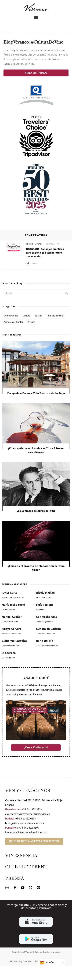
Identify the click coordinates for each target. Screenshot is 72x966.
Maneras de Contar (13, 322)
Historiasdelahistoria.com (13, 597)
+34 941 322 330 (28, 827)
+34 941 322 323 (31, 809)
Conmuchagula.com (44, 622)
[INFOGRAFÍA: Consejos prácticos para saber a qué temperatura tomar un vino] (13, 247)
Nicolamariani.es (43, 597)
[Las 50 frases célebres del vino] (36, 486)
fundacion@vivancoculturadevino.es (25, 832)
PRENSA (14, 878)
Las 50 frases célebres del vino (36, 510)
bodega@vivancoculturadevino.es (24, 823)
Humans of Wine (55, 315)
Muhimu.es (40, 609)
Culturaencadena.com (45, 634)
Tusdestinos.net (9, 609)
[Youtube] (22, 887)
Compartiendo (11, 315)
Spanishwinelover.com (11, 634)
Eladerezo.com (8, 658)
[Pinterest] (38, 887)
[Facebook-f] (15, 887)
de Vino (29, 244)
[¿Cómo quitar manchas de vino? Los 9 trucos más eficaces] (36, 425)
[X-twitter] (30, 887)
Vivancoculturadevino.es (47, 646)
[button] (36, 17)
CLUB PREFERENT (26, 867)
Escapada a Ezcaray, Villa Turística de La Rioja (36, 393)
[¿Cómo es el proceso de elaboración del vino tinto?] (36, 543)
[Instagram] (7, 887)
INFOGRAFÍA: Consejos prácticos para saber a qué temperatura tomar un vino (45, 252)
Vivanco (39, 244)
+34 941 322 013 (24, 818)
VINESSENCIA (21, 856)
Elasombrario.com (10, 622)
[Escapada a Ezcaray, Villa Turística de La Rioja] (36, 367)
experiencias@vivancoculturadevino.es (27, 813)
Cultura (26, 315)
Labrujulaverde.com (10, 646)
